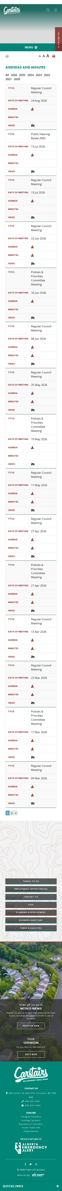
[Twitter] (31, 1164)
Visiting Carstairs (31, 1120)
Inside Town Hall (31, 1127)
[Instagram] (36, 1164)
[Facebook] (25, 1164)
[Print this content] (53, 56)
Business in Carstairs (31, 1124)
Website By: (24, 1175)
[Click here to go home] (7, 56)
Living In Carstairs (31, 1116)
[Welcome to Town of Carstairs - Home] (12, 9)
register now (31, 1026)
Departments (31, 1131)
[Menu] (55, 10)
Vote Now (31, 1054)
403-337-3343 (32, 1105)
